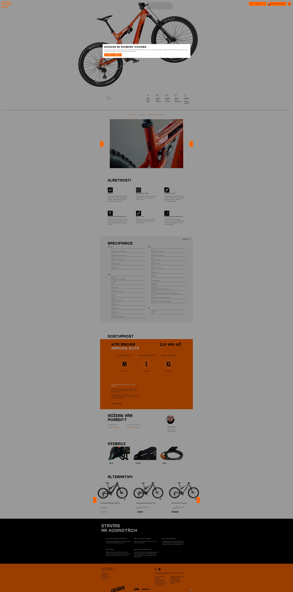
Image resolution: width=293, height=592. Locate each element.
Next (191, 144)
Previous (102, 144)
